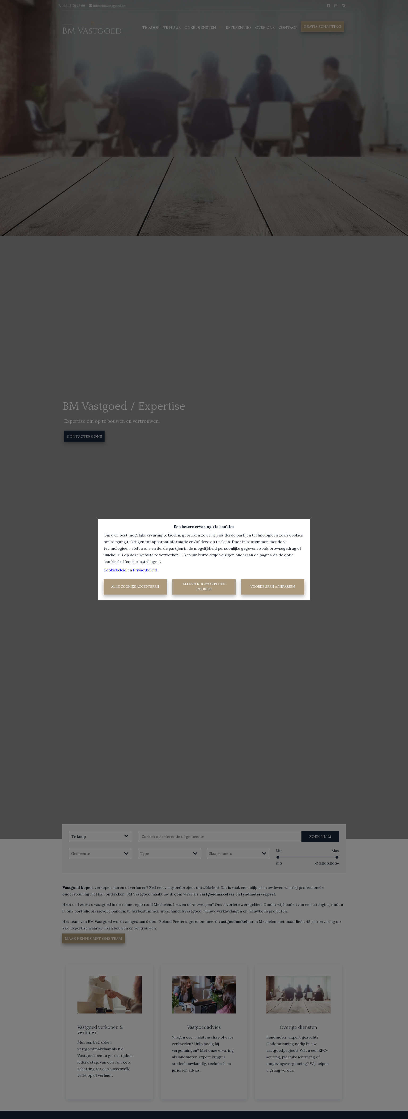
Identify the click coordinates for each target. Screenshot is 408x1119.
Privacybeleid (145, 570)
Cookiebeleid (115, 570)
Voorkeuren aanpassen (273, 587)
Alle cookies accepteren (135, 587)
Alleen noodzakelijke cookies (204, 586)
